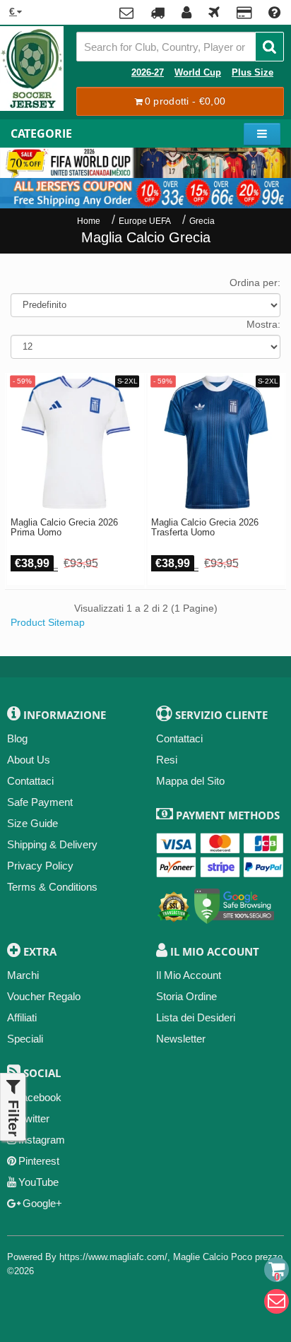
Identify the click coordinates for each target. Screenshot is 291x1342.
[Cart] (276, 1269)
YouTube (38, 1182)
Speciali (25, 1039)
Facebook (38, 1097)
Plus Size (252, 73)
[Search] (269, 46)
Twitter (34, 1118)
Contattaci (30, 781)
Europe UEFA (145, 221)
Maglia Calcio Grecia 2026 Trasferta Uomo (205, 528)
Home (88, 221)
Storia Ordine (186, 996)
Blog (17, 738)
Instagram (41, 1140)
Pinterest (38, 1161)
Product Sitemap (48, 622)
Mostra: (263, 324)
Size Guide (32, 823)
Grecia (202, 221)
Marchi (23, 975)
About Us (28, 760)
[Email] (276, 1301)
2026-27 (147, 73)
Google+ (42, 1203)
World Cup (197, 73)
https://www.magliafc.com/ (113, 1257)
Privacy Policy (40, 866)
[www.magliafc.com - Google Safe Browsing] (234, 904)
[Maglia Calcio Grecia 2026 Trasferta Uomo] (216, 442)
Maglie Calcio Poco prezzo (228, 1257)
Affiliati (22, 1017)
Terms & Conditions (52, 887)
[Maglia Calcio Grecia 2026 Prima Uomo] (75, 442)
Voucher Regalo (44, 996)
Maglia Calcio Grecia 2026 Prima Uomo (64, 528)
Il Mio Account (188, 975)
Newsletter (181, 1039)
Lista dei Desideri (195, 1017)
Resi (166, 760)
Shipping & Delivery (52, 844)
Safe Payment (40, 802)
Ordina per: (255, 282)
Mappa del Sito (190, 781)
